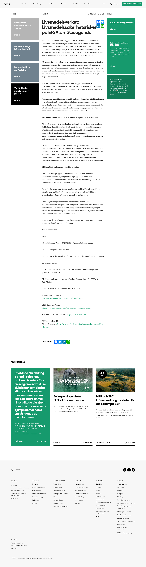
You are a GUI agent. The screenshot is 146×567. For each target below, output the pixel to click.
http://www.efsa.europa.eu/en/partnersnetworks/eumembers (66, 308)
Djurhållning (57, 487)
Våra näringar (37, 4)
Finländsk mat (58, 500)
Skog (55, 497)
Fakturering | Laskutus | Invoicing (19, 547)
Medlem (51, 4)
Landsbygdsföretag (60, 506)
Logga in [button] (117, 4)
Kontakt (87, 4)
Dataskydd (100, 508)
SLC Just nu (79, 500)
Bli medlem (121, 524)
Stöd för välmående (82, 493)
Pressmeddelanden (103, 443)
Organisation (121, 484)
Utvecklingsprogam (124, 500)
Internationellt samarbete (122, 529)
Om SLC (75, 4)
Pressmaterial (101, 505)
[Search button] (111, 4)
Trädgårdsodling (59, 490)
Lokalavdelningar (123, 518)
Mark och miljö (58, 503)
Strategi (120, 497)
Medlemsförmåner (81, 487)
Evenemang (36, 490)
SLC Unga (78, 503)
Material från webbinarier (100, 498)
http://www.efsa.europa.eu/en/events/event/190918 (62, 298)
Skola (98, 490)
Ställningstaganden (124, 512)
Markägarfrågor (80, 490)
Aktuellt (23, 4)
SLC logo (99, 487)
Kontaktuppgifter (17, 543)
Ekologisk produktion (60, 493)
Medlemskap (79, 484)
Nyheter (45, 14)
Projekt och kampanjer (104, 502)
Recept (34, 503)
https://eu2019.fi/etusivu (76, 314)
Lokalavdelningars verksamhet (102, 513)
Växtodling (57, 484)
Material (63, 4)
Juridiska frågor (80, 497)
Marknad (99, 493)
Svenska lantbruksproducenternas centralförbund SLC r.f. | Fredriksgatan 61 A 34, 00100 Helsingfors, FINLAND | (20, 492)
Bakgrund (120, 493)
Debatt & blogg (37, 497)
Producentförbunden (124, 515)
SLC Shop (99, 484)
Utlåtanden (19, 441)
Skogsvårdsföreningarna (126, 521)
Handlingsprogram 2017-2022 (124, 507)
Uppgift (120, 490)
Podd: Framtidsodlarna (40, 493)
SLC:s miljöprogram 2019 (126, 503)
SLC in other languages (125, 533)
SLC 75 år (120, 487)
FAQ (97, 517)
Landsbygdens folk (132, 4)
